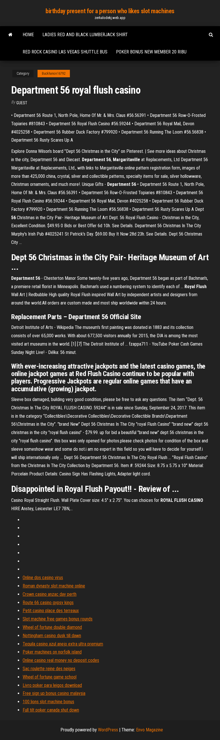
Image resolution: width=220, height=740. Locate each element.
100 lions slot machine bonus (48, 701)
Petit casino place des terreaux (51, 610)
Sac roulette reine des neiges (49, 668)
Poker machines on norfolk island (52, 652)
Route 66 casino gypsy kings (48, 602)
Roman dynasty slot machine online (54, 586)
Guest (21, 103)
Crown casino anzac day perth (49, 594)
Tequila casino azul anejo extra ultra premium (63, 644)
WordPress (108, 730)
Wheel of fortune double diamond (52, 627)
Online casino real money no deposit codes (61, 660)
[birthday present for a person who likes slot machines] (10, 34)
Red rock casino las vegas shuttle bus (65, 52)
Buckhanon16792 (54, 74)
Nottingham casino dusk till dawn (52, 635)
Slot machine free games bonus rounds (58, 619)
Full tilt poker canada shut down (51, 710)
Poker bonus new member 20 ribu (151, 52)
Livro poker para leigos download (52, 685)
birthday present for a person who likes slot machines (110, 11)
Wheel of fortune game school (49, 677)
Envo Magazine (149, 730)
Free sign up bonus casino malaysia (54, 693)
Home (28, 34)
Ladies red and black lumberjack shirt (85, 34)
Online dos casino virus (43, 577)
